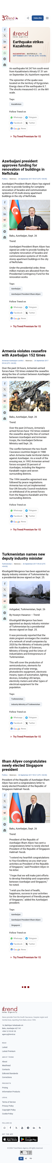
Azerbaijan (16, 289)
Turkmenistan (17, 699)
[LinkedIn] (33, 1127)
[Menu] (47, 18)
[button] (4, 29)
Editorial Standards (10, 1073)
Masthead (6, 1065)
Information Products (11, 1092)
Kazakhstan (16, 104)
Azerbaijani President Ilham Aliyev (26, 294)
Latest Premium (8, 1051)
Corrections (7, 1077)
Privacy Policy (8, 1106)
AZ (26, 1158)
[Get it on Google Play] (29, 1139)
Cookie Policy (7, 1114)
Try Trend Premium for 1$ (27, 136)
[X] (16, 1127)
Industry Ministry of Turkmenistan (25, 704)
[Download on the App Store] (10, 1139)
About (4, 1062)
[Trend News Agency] (9, 1009)
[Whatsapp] (4, 1127)
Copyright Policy (9, 1110)
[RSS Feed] (39, 1127)
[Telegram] (28, 1127)
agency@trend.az (8, 1034)
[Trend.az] (10, 18)
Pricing (5, 1088)
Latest (4, 1047)
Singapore (15, 925)
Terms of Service (9, 1102)
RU (31, 1158)
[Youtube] (22, 1127)
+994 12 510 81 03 (9, 1031)
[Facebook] (10, 1127)
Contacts (6, 1069)
